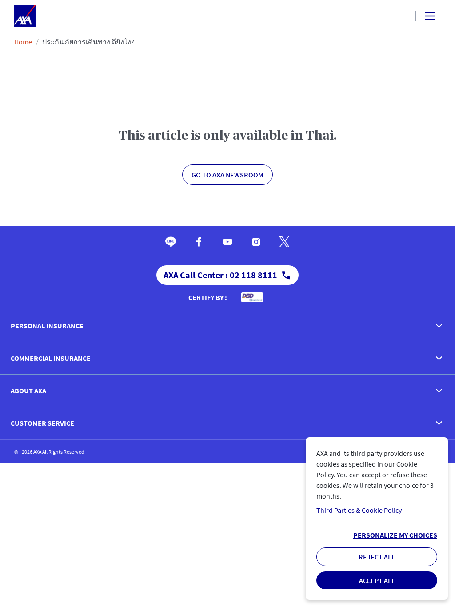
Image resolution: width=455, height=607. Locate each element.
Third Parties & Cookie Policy (359, 510)
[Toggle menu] (422, 16)
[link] (171, 242)
